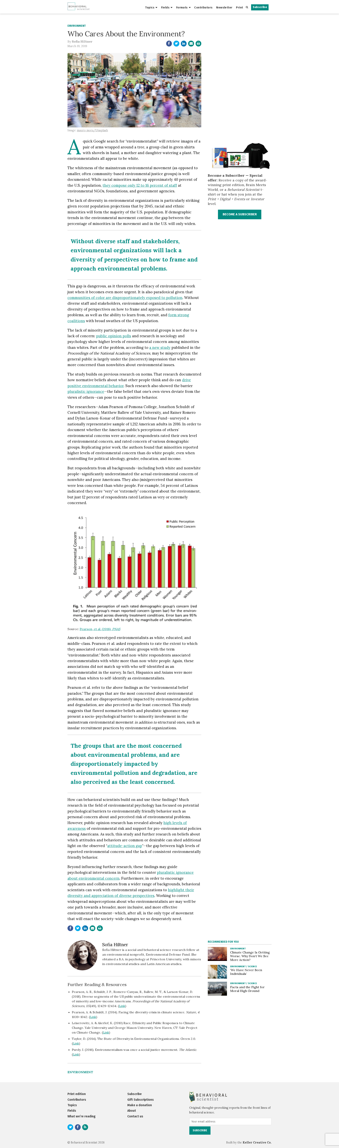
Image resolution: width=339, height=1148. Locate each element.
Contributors (203, 7)
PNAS (116, 629)
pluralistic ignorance (85, 391)
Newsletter (224, 7)
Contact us (135, 1116)
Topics (149, 7)
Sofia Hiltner (82, 41)
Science (252, 966)
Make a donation (139, 1105)
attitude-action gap (124, 845)
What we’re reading (81, 1116)
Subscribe (260, 7)
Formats (182, 7)
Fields (165, 7)
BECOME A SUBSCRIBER (240, 214)
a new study (159, 347)
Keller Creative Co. (257, 1142)
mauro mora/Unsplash (92, 130)
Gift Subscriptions (140, 1099)
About (131, 1110)
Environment (76, 25)
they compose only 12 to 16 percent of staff (140, 185)
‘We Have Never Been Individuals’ (246, 972)
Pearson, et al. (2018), (96, 629)
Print (239, 7)
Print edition (76, 1094)
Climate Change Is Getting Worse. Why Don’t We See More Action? (250, 956)
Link (122, 1006)
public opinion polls (113, 336)
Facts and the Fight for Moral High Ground (247, 989)
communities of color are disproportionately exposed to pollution (124, 297)
